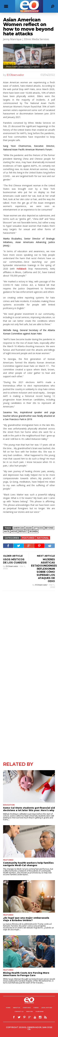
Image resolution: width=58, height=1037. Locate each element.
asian (29, 528)
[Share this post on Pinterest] (39, 545)
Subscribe (39, 1011)
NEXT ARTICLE (46, 555)
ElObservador (15, 74)
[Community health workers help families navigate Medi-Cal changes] (29, 841)
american (18, 528)
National (43, 537)
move (14, 531)
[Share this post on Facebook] (8, 545)
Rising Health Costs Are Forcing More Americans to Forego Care (26, 974)
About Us (16, 1007)
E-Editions (27, 1007)
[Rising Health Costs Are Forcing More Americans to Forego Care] (29, 951)
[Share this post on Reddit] (50, 545)
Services (29, 1011)
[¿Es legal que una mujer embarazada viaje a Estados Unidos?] (29, 896)
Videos (36, 1007)
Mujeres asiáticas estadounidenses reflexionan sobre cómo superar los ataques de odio (44, 570)
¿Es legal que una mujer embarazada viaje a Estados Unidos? (26, 919)
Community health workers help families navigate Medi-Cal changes (28, 864)
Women (33, 531)
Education (9, 805)
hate (6, 531)
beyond (49, 528)
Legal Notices (46, 1007)
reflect (23, 531)
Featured (28, 537)
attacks (38, 528)
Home (8, 1007)
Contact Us (19, 1011)
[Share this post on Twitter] (18, 545)
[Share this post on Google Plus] (29, 545)
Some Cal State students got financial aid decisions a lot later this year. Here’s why (29, 809)
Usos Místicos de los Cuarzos (15, 561)
